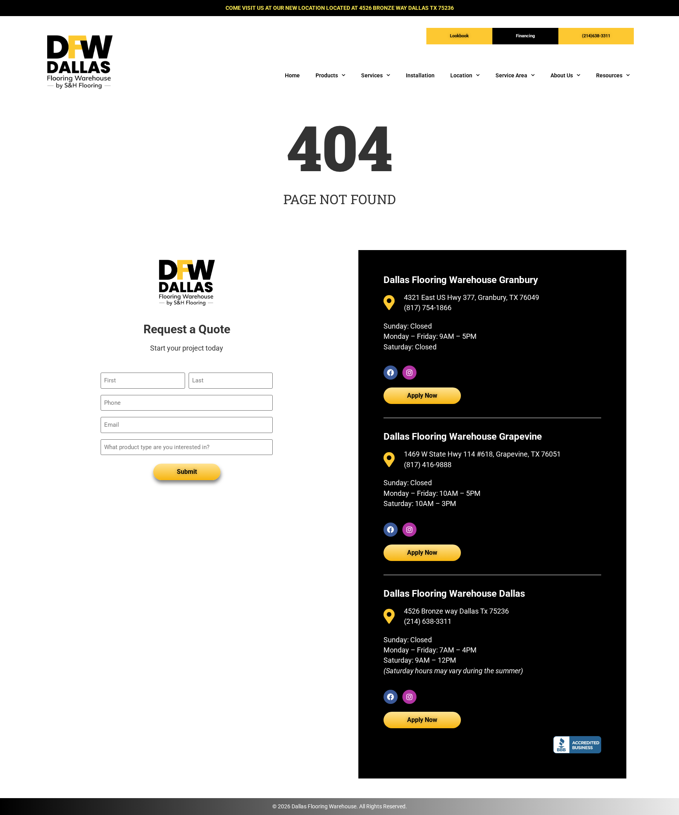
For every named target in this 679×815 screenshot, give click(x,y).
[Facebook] (391, 372)
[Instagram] (409, 372)
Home (292, 75)
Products (327, 75)
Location (461, 75)
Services (372, 75)
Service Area (511, 75)
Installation (420, 75)
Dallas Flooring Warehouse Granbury (461, 279)
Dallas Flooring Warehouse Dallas (454, 593)
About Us (562, 75)
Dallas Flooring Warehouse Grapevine (463, 436)
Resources (609, 75)
